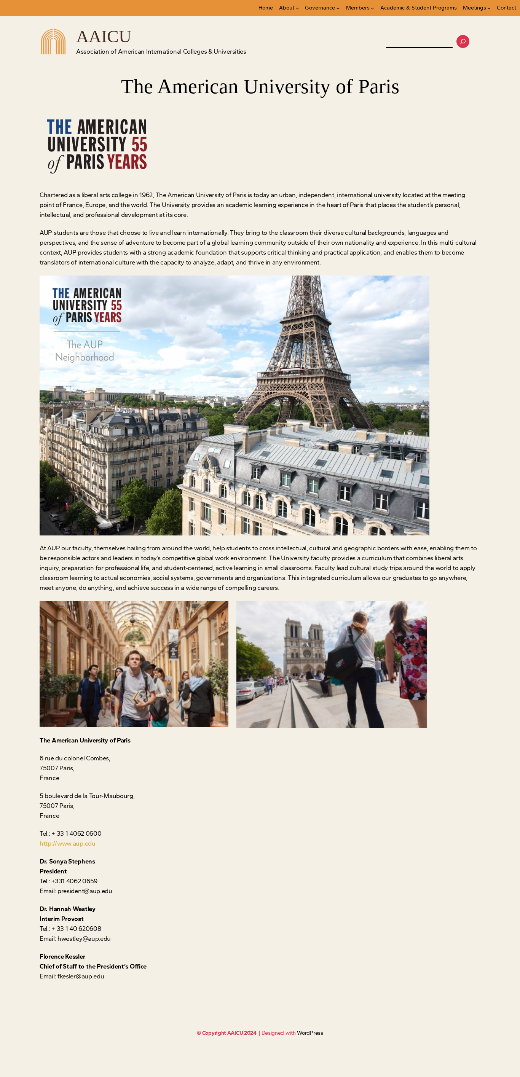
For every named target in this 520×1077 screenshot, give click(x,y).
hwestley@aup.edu (84, 938)
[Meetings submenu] (489, 8)
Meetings (474, 8)
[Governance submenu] (338, 8)
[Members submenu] (372, 8)
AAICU (103, 36)
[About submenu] (297, 8)
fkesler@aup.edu (80, 976)
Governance (320, 8)
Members (358, 8)
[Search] (462, 41)
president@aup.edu (84, 891)
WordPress (310, 1033)
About (286, 8)
